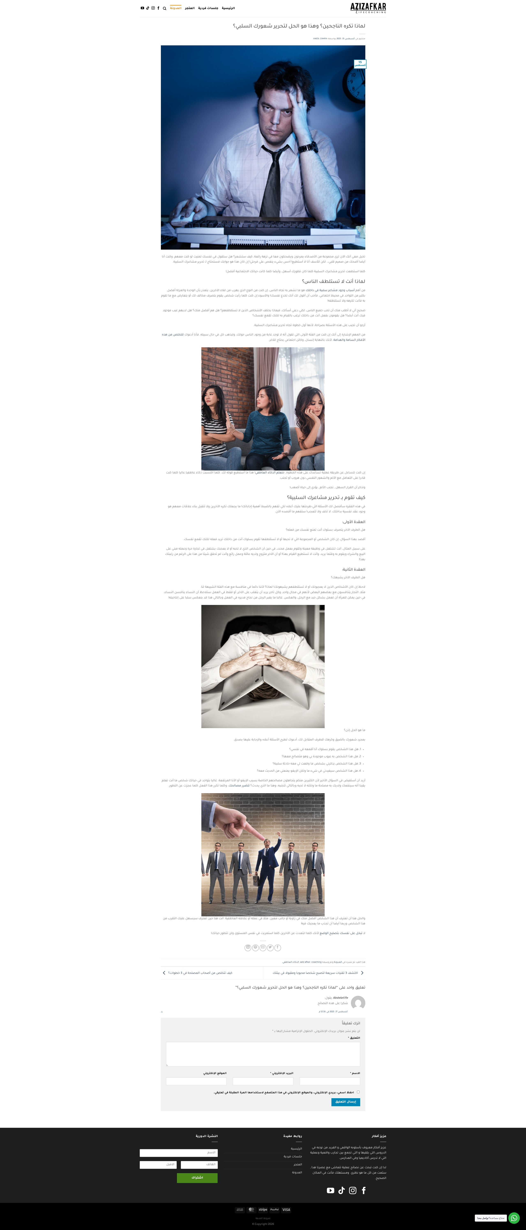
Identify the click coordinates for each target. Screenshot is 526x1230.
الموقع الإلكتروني (215, 1073)
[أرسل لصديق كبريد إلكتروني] (263, 947)
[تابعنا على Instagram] (153, 8)
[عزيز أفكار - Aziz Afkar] (368, 8)
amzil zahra (320, 39)
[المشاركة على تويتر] (270, 947)
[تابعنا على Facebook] (158, 8)
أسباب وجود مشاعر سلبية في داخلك (330, 290)
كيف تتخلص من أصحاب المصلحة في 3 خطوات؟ (199, 973)
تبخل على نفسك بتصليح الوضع (341, 933)
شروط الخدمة (263, 1218)
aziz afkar (305, 962)
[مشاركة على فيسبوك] (277, 947)
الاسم (355, 1073)
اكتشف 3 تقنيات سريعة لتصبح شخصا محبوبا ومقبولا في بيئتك (316, 973)
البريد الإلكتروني (281, 1073)
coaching (316, 962)
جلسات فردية (208, 8)
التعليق (354, 1038)
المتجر (190, 8)
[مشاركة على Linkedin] (248, 947)
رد (162, 1012)
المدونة (175, 8)
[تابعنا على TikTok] (147, 8)
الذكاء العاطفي (291, 962)
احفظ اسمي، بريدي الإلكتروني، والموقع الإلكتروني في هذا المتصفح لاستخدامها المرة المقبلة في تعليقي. (283, 1092)
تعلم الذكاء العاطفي (269, 473)
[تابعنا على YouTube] (142, 8)
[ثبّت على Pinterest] (255, 947)
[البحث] (164, 9)
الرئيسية (228, 8)
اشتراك (197, 1178)
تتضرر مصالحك (239, 786)
